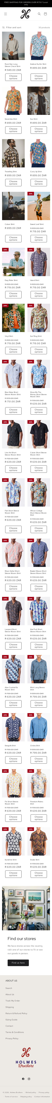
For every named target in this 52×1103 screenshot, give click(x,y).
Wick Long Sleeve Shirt (37, 689)
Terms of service (11, 1097)
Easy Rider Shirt (11, 280)
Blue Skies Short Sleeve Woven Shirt (13, 393)
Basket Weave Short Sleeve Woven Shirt (38, 572)
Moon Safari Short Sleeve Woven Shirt (13, 572)
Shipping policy (26, 1097)
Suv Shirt (33, 119)
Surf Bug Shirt (36, 336)
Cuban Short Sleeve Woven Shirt (38, 454)
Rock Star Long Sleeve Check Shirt (12, 65)
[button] (5, 14)
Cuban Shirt (10, 224)
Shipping (10, 1007)
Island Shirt (34, 280)
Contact (9, 1026)
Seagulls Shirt (10, 746)
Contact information (42, 1097)
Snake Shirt (34, 860)
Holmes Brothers (16, 1092)
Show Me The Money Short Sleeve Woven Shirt (38, 394)
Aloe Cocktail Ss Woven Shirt (11, 689)
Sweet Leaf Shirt (37, 224)
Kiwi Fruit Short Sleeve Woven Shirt (38, 630)
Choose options (13, 77)
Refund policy (31, 1092)
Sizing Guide (11, 1019)
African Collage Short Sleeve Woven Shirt (38, 513)
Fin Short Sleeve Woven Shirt (11, 803)
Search (9, 988)
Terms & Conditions (15, 1032)
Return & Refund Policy (16, 1013)
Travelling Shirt (11, 172)
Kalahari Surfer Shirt (38, 64)
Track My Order (13, 1000)
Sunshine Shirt (11, 860)
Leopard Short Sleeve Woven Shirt (13, 630)
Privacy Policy (12, 1038)
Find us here (18, 962)
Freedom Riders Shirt (36, 803)
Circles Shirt (35, 746)
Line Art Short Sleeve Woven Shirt (13, 454)
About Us (10, 994)
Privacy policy (44, 1092)
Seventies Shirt (11, 119)
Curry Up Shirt (36, 172)
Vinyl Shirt (9, 336)
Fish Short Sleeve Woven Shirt (12, 512)
